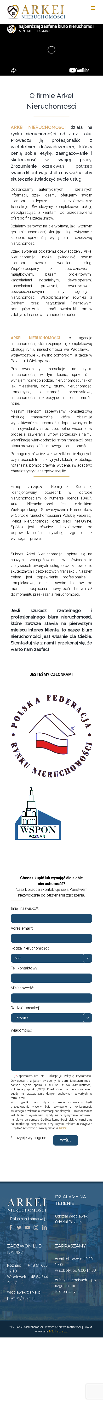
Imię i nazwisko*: (25, 908)
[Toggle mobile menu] (93, 8)
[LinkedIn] (44, 1227)
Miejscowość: (22, 988)
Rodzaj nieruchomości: (30, 948)
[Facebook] (10, 1227)
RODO (63, 1128)
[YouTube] (27, 1227)
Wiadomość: (21, 1030)
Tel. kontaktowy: (24, 968)
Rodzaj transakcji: (25, 1008)
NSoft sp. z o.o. (58, 1331)
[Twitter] (19, 1227)
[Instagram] (36, 1227)
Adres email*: (22, 928)
